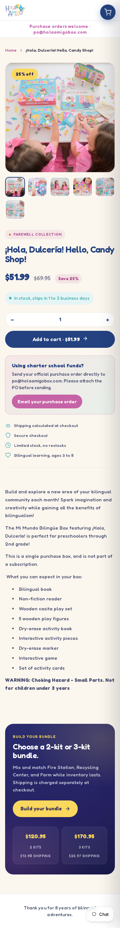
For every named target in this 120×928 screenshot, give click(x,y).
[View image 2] (37, 187)
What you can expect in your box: (44, 576)
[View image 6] (15, 209)
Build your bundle (41, 809)
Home (11, 50)
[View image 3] (60, 187)
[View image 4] (82, 187)
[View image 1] (15, 187)
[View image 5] (105, 187)
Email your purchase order (47, 401)
